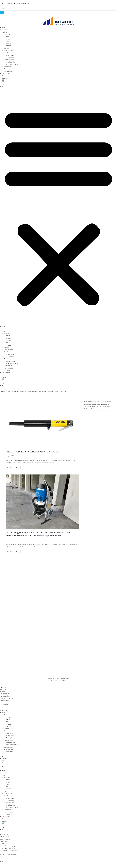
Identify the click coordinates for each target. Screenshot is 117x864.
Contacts (4, 78)
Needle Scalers (11, 62)
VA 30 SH (9, 46)
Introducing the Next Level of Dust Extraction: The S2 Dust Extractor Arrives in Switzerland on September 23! (38, 534)
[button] (58, 206)
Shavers (6, 48)
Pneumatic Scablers (12, 64)
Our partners (6, 73)
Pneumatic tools (9, 59)
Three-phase (10, 57)
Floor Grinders (8, 69)
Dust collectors (8, 71)
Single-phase (10, 55)
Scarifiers (7, 34)
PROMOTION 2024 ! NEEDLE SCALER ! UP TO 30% (32, 451)
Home (3, 27)
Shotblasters (8, 66)
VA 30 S (8, 43)
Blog (3, 76)
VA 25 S (8, 41)
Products (4, 32)
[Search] (2, 12)
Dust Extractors (8, 53)
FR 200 (8, 39)
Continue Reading (14, 467)
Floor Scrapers (8, 50)
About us (4, 30)
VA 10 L (8, 37)
